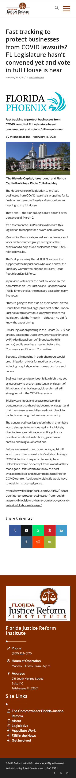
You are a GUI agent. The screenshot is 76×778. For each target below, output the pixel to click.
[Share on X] (26, 530)
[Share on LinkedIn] (61, 530)
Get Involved (21, 740)
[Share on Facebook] (15, 530)
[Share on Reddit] (38, 542)
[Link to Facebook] (54, 773)
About (16, 721)
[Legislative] (8, 725)
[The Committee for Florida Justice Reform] (8, 710)
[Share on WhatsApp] (38, 530)
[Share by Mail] (50, 542)
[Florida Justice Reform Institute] (31, 8)
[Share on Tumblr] (26, 542)
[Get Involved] (8, 740)
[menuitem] (54, 8)
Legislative (20, 725)
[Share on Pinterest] (50, 530)
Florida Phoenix (36, 77)
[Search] (54, 8)
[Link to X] (61, 773)
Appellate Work (24, 730)
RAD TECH (52, 768)
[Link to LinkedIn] (67, 773)
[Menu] (64, 8)
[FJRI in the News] (8, 735)
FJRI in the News (24, 735)
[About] (8, 720)
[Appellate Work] (8, 730)
